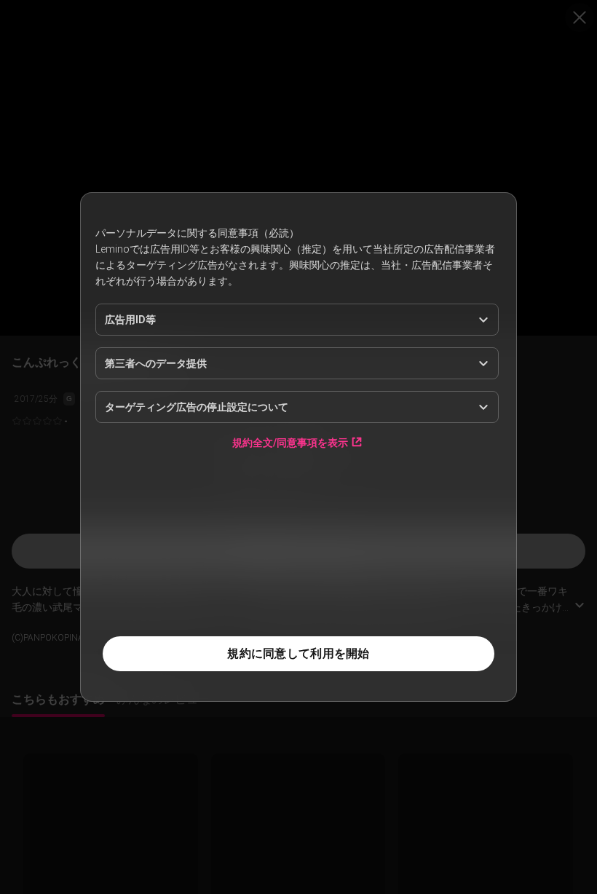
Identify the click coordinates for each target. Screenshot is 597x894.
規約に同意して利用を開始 (298, 653)
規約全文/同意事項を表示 (290, 442)
